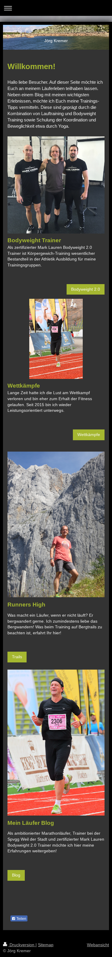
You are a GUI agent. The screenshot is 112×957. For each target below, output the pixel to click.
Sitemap (45, 944)
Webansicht (98, 944)
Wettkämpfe (88, 434)
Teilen (21, 919)
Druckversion (22, 944)
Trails (17, 656)
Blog (16, 875)
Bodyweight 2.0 (85, 289)
